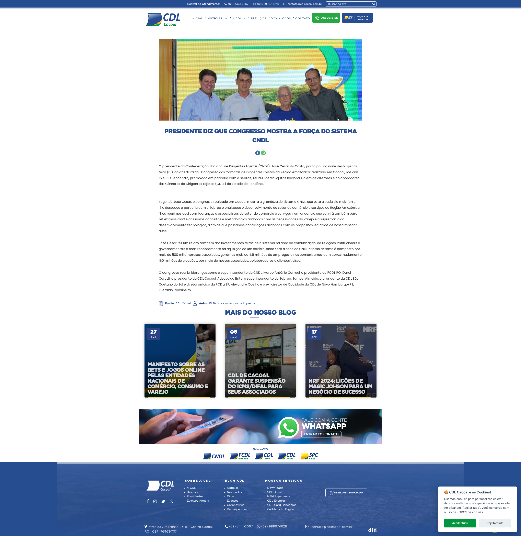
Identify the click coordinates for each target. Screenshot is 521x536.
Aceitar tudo (460, 523)
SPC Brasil (274, 492)
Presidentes (195, 496)
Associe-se (329, 18)
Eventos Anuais (198, 501)
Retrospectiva (237, 509)
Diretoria (193, 492)
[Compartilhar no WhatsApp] (263, 153)
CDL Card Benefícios (281, 505)
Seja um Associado (348, 492)
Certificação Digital (280, 509)
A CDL (191, 488)
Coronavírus (235, 505)
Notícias (233, 488)
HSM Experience (278, 496)
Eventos (232, 501)
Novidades (234, 492)
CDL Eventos (276, 501)
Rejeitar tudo (495, 523)
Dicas (231, 496)
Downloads (275, 488)
